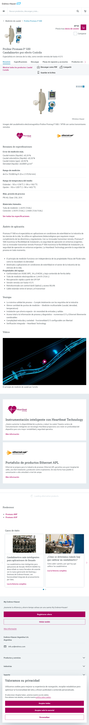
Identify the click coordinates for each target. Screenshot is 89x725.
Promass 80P (11, 514)
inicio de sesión (72, 28)
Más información (12, 434)
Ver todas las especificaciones (16, 216)
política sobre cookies (43, 697)
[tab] (7, 62)
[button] (44, 614)
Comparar (82, 33)
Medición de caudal (13, 21)
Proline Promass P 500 (33, 21)
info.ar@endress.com (16, 646)
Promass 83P (11, 517)
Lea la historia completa (16, 584)
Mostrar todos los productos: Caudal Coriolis (17, 68)
